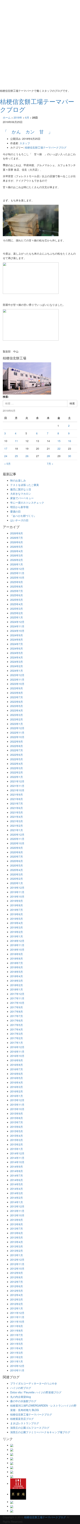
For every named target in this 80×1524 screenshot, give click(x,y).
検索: (6, 396)
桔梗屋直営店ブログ (22, 1419)
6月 (27, 117)
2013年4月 (16, 1242)
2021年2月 (16, 825)
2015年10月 (17, 1109)
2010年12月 (17, 1366)
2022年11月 (17, 732)
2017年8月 (16, 1011)
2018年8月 (16, 958)
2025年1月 (16, 617)
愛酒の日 (15, 511)
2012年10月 (17, 1268)
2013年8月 (16, 1224)
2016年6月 (16, 1073)
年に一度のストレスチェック (27, 502)
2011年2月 (16, 1357)
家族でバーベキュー (22, 498)
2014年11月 (17, 1158)
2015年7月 (16, 1122)
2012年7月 (16, 1282)
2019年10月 (17, 896)
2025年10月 (17, 577)
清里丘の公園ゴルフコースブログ (29, 1427)
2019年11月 (17, 892)
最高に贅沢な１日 (20, 489)
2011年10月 (17, 1321)
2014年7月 (16, 1175)
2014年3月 (16, 1193)
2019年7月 (16, 910)
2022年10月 (17, 737)
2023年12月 (17, 675)
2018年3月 (16, 980)
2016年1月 (16, 1096)
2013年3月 (16, 1246)
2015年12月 (17, 1100)
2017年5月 (16, 1025)
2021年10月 (17, 790)
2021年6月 (16, 808)
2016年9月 (16, 1060)
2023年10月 (17, 684)
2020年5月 (16, 865)
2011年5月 (16, 1344)
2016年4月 (16, 1082)
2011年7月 (16, 1335)
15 (58, 441)
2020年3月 (16, 874)
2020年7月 (16, 856)
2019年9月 (16, 901)
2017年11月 (17, 998)
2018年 (18, 117)
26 (26, 456)
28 (48, 456)
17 (5, 448)
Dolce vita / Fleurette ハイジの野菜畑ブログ (35, 1392)
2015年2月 (16, 1144)
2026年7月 (16, 538)
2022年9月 (16, 741)
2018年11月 (17, 945)
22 (58, 448)
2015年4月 (16, 1135)
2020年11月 (17, 839)
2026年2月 (16, 560)
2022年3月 (16, 768)
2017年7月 (16, 1016)
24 (5, 456)
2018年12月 (17, 941)
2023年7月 (16, 697)
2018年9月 (16, 954)
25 (16, 456)
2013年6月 (16, 1233)
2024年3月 (16, 661)
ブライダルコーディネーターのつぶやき (33, 1383)
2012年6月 (16, 1286)
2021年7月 (16, 803)
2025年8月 (16, 586)
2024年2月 (16, 666)
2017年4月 (16, 1029)
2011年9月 (16, 1326)
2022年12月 (17, 728)
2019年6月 (16, 914)
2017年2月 (16, 1038)
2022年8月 (16, 746)
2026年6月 (16, 542)
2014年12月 (17, 1153)
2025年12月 (17, 569)
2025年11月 (17, 573)
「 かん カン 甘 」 (28, 131)
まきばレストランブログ (24, 1423)
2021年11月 (17, 786)
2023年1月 (16, 724)
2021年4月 (16, 816)
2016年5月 (16, 1078)
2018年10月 (17, 949)
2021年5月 (16, 812)
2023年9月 (16, 688)
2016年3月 (16, 1087)
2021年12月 (17, 781)
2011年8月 (16, 1330)
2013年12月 (17, 1206)
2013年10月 (17, 1215)
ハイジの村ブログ (20, 1388)
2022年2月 (16, 772)
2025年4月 (16, 604)
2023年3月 (16, 715)
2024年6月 (16, 648)
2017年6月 (16, 1020)
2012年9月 (16, 1273)
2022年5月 (16, 759)
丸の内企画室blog (20, 1397)
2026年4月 (16, 551)
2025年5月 (16, 599)
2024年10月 (17, 631)
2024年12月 (17, 622)
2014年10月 (17, 1162)
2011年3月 (16, 1352)
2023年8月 (16, 693)
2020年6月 (16, 861)
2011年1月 (16, 1361)
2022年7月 (16, 750)
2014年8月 (16, 1171)
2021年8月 (16, 799)
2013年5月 (16, 1237)
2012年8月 (16, 1277)
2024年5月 (16, 653)
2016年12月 (17, 1047)
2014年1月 (16, 1202)
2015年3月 (16, 1140)
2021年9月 (16, 794)
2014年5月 (16, 1184)
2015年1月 (16, 1149)
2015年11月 (17, 1104)
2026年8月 (16, 533)
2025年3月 (16, 608)
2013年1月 (16, 1255)
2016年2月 (16, 1091)
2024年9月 (16, 635)
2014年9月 (16, 1166)
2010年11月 (17, 1370)
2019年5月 (16, 918)
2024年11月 (17, 626)
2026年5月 (16, 546)
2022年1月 (16, 777)
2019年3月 (16, 927)
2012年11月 (17, 1264)
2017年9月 (16, 1007)
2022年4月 (16, 763)
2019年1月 (16, 936)
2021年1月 (16, 830)
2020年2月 (16, 878)
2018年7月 (16, 963)
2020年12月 (17, 834)
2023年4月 (16, 710)
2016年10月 (17, 1056)
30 (69, 456)
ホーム (7, 117)
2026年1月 (16, 564)
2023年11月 (17, 679)
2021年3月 (16, 821)
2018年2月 (16, 985)
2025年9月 (16, 582)
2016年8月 (16, 1065)
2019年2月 (16, 932)
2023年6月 (16, 701)
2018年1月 (16, 989)
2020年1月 (16, 883)
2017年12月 (17, 994)
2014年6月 (16, 1180)
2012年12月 (17, 1259)
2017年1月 (16, 1042)
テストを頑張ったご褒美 (24, 485)
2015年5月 (16, 1131)
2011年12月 (17, 1313)
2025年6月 (16, 595)
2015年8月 (16, 1118)
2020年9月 (16, 848)
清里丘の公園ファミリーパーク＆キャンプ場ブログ (40, 1432)
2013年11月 (17, 1211)
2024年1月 (16, 670)
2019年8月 (16, 905)
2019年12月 (17, 887)
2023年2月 (16, 719)
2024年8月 (16, 639)
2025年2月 (16, 613)
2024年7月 (16, 644)
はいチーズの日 (19, 520)
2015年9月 (16, 1113)
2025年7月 (16, 591)
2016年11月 (17, 1051)
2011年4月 (16, 1348)
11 (16, 441)
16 (69, 441)
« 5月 (7, 463)
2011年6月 (16, 1339)
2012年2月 (16, 1304)
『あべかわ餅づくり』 (23, 516)
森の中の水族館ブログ (23, 1401)
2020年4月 (16, 870)
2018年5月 (16, 972)
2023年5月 (16, 706)
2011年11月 (17, 1317)
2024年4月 (16, 657)
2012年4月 (16, 1295)
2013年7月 (16, 1228)
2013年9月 (16, 1220)
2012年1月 (16, 1308)
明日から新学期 (19, 507)
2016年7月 (16, 1069)
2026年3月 (16, 555)
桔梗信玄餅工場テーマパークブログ (45, 147)
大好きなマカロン (20, 493)
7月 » (50, 463)
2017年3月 (16, 1033)
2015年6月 (16, 1127)
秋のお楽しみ (18, 480)
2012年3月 (16, 1299)
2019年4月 (16, 923)
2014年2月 (16, 1197)
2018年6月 (16, 967)
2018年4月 (16, 976)
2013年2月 (16, 1250)
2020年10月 (17, 843)
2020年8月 (16, 852)
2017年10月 (17, 1003)
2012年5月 (16, 1290)
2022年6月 (16, 755)
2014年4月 (16, 1189)
